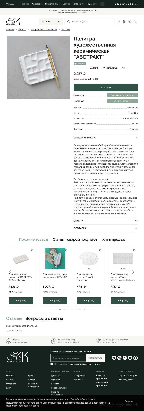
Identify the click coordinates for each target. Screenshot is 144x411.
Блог (8, 387)
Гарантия (55, 379)
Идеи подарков (126, 379)
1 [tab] (60, 309)
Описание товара (85, 137)
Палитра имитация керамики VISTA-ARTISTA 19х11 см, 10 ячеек (20, 277)
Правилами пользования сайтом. (23, 405)
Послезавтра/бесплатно (122, 95)
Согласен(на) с (77, 364)
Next (135, 276)
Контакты (10, 375)
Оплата (78, 220)
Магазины (77, 4)
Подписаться (95, 357)
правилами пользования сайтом (84, 364)
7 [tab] (84, 309)
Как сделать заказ (59, 387)
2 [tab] (64, 309)
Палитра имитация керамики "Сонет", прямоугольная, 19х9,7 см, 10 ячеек (123, 277)
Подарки (91, 4)
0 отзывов (93, 67)
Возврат (55, 383)
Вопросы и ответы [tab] (44, 318)
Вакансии (10, 379)
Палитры (134, 129)
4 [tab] (72, 309)
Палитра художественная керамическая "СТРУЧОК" (55, 275)
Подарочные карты (128, 375)
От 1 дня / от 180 (117, 101)
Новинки (25, 4)
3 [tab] (68, 309)
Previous (9, 276)
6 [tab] (80, 309)
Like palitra (133, 113)
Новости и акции (52, 4)
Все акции (78, 379)
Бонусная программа (101, 377)
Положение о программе (102, 384)
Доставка (80, 228)
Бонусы (66, 4)
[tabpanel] (21, 276)
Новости (32, 379)
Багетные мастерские (33, 385)
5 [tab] (76, 309)
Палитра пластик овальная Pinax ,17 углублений (85, 277)
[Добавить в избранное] (32, 250)
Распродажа (37, 4)
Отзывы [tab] (14, 318)
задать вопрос (14, 330)
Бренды (31, 375)
